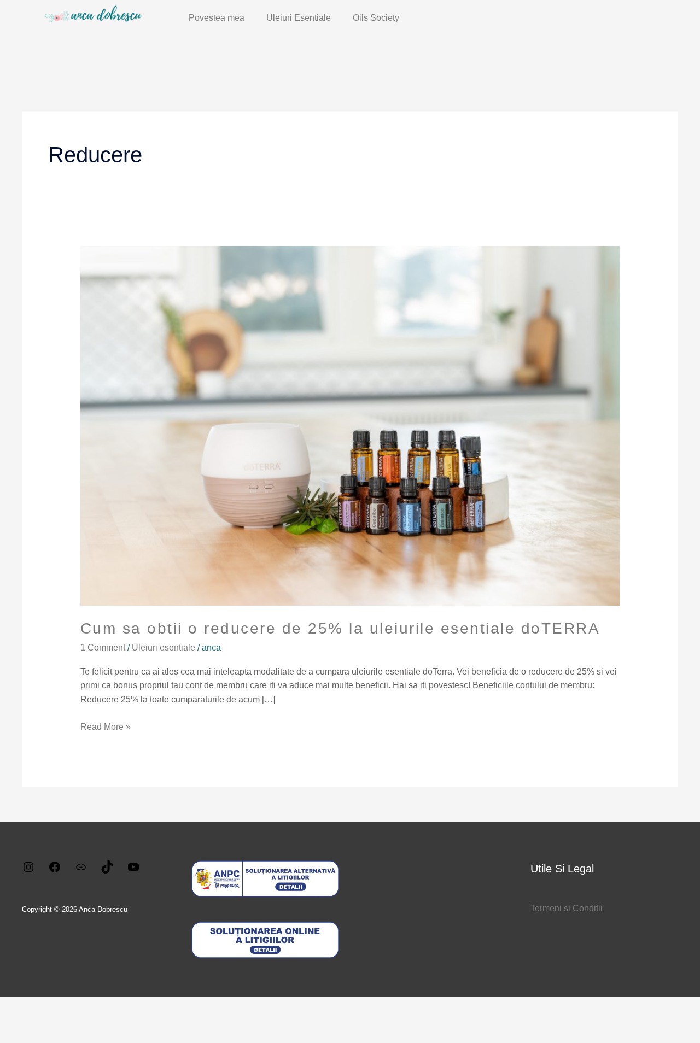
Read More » (105, 725)
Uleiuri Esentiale (298, 17)
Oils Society (376, 17)
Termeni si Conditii (566, 908)
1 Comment (102, 647)
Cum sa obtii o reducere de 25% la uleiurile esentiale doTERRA (340, 628)
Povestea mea (216, 17)
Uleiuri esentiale (163, 647)
